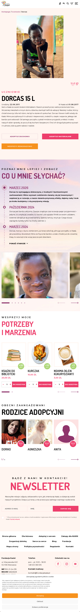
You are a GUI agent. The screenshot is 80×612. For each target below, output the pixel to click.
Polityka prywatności (34, 547)
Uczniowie (16, 12)
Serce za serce (39, 541)
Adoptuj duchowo (20, 136)
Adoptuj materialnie (60, 136)
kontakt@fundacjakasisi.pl (39, 573)
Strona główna (9, 536)
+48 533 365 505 (35, 565)
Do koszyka (19, 384)
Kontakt (70, 547)
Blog (54, 541)
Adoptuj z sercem (47, 536)
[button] (6, 302)
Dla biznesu (27, 536)
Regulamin (55, 547)
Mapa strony (12, 547)
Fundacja (66, 541)
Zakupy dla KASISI (69, 536)
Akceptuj (40, 596)
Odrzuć (40, 601)
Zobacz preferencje (40, 607)
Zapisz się (65, 509)
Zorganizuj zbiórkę (18, 541)
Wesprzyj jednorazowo (19, 146)
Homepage (6, 12)
